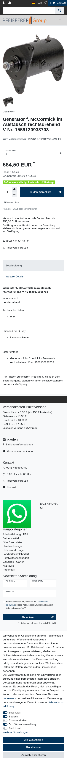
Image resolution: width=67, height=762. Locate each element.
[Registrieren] (10, 3)
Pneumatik (9, 569)
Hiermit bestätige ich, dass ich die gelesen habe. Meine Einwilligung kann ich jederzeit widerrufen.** (29, 605)
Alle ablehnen (33, 747)
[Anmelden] (4, 3)
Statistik (13, 716)
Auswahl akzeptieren (33, 754)
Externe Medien (18, 720)
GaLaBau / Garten (13, 561)
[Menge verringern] (14, 194)
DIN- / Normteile (12, 542)
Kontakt (11, 487)
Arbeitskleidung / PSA (15, 534)
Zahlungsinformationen (19, 444)
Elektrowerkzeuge (13, 550)
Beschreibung (14, 265)
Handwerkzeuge (12, 546)
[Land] (33, 3)
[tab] (33, 265)
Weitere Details (14, 276)
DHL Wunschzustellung (22, 724)
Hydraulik (8, 565)
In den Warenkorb (40, 191)
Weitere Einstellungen (15, 732)
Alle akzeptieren (33, 739)
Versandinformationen (20, 451)
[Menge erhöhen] (14, 189)
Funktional (15, 728)
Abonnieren (28, 617)
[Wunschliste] (45, 3)
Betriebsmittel (11, 538)
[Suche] (59, 10)
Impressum (9, 698)
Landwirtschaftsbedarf (16, 553)
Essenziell (14, 712)
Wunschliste (13, 202)
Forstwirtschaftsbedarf (16, 557)
